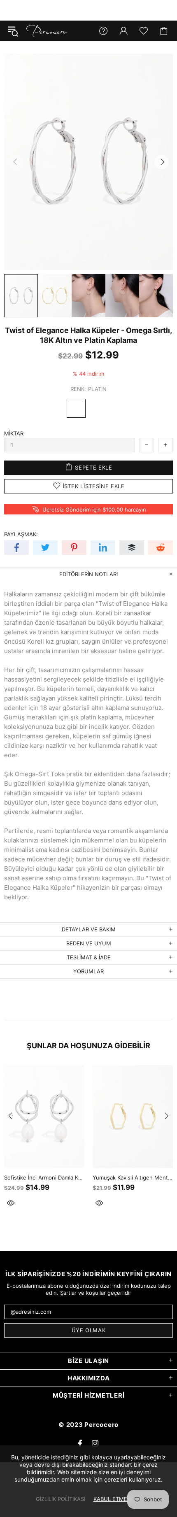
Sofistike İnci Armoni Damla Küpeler (44, 1177)
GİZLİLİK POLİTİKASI (60, 1499)
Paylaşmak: (21, 534)
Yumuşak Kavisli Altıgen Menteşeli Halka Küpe (133, 1177)
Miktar (13, 433)
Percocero (47, 31)
